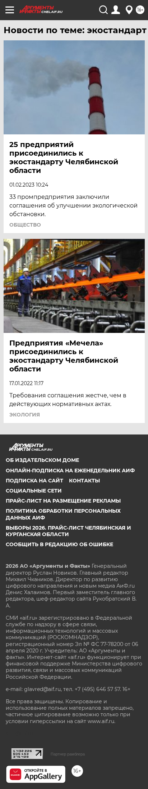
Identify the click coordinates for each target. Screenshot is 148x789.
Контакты (84, 480)
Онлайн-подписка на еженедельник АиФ (70, 470)
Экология (24, 414)
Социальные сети (34, 490)
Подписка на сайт (34, 480)
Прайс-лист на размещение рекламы (63, 501)
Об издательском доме (42, 460)
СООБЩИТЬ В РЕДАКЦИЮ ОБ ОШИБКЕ (59, 544)
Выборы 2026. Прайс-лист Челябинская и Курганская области (68, 531)
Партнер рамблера (68, 754)
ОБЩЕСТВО (25, 224)
